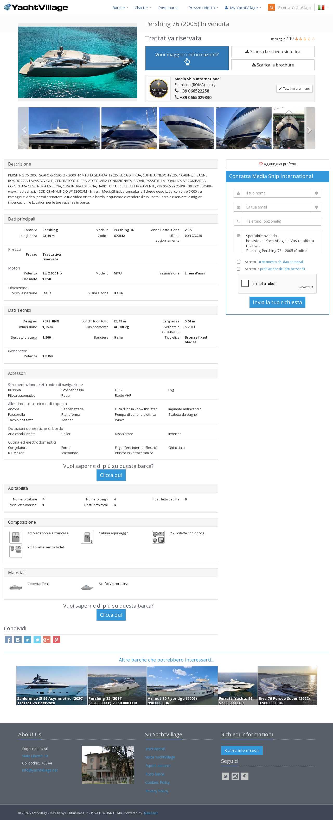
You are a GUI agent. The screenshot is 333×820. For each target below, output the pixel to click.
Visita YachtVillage (160, 757)
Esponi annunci (157, 765)
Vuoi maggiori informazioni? (187, 54)
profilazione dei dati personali (282, 269)
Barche (118, 7)
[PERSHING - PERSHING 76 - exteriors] (59, 128)
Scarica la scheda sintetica (274, 51)
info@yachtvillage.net (40, 770)
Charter (141, 7)
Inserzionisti (155, 748)
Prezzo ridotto (201, 7)
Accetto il (274, 262)
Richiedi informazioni (242, 750)
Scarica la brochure (275, 65)
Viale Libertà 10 (35, 755)
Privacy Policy (156, 790)
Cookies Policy (157, 782)
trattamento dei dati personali (281, 262)
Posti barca (168, 7)
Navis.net (151, 813)
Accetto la (275, 269)
